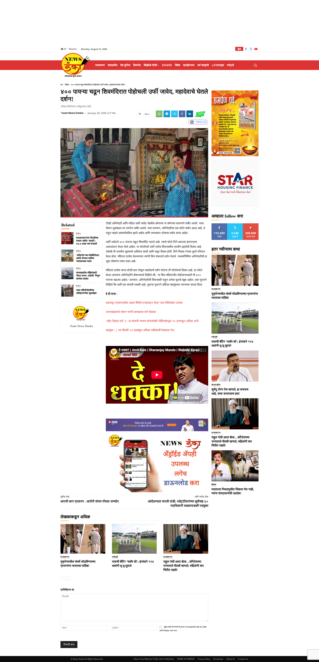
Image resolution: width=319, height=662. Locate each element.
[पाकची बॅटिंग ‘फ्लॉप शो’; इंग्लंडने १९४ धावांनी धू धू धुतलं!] (134, 539)
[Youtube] (256, 49)
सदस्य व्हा (251, 224)
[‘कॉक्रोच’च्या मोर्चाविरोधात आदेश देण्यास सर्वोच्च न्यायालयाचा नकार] (67, 256)
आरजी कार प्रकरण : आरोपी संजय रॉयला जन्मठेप (89, 501)
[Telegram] (166, 113)
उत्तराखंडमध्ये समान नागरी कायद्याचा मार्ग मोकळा (131, 312)
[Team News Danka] (81, 313)
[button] (255, 65)
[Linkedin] (189, 113)
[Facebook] (245, 49)
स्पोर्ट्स (115, 557)
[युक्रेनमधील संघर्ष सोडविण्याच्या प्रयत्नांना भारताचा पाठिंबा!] (82, 539)
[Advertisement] (159, 23)
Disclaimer (218, 659)
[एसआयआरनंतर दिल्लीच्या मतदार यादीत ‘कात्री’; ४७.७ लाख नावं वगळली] (67, 238)
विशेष (67, 84)
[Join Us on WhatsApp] (200, 113)
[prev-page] (62, 578)
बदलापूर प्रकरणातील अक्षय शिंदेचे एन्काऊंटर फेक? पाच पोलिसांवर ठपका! (144, 302)
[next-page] (68, 578)
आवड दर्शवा (219, 224)
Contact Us (243, 659)
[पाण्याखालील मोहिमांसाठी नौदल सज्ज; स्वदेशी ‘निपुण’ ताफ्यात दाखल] (67, 273)
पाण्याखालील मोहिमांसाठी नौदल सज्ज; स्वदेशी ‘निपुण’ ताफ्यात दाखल (88, 275)
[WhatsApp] (159, 113)
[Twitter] (251, 49)
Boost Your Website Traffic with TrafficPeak (154, 659)
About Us (230, 659)
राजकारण (65, 557)
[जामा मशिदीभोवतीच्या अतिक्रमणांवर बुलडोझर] (67, 290)
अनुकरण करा (235, 224)
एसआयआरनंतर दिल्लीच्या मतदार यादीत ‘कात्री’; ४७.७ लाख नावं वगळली (87, 240)
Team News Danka (72, 113)
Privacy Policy (204, 659)
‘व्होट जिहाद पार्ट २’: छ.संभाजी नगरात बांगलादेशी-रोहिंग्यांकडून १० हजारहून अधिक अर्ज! (152, 321)
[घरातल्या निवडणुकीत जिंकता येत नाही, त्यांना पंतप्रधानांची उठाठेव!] (235, 465)
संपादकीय (216, 385)
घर (61, 84)
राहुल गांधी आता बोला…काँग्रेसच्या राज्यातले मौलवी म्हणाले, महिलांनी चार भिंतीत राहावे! (183, 565)
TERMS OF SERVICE (186, 659)
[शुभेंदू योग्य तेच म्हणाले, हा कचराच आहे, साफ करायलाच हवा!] (235, 366)
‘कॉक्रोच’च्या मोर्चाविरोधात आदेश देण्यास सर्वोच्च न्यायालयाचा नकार (87, 258)
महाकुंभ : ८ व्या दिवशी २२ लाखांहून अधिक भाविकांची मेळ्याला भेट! (140, 330)
